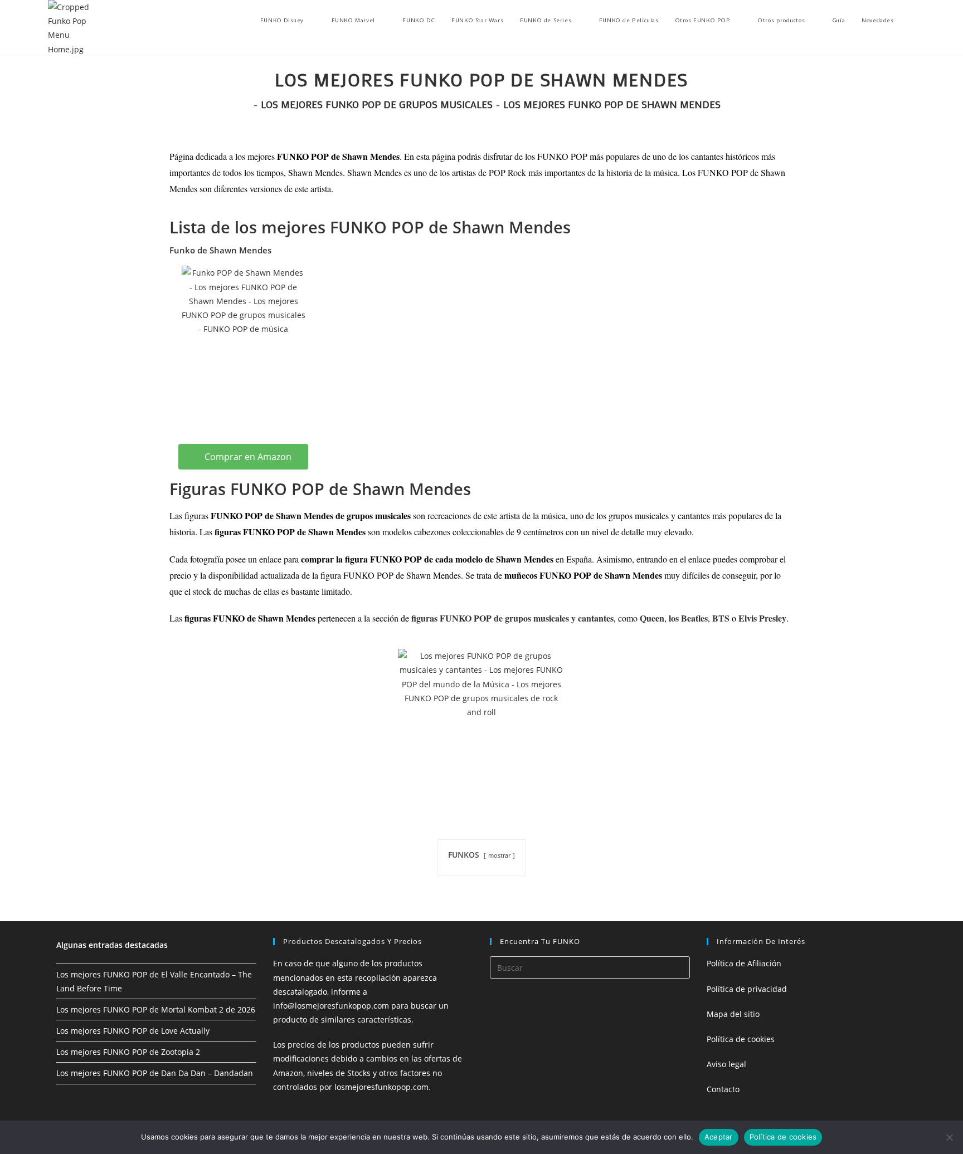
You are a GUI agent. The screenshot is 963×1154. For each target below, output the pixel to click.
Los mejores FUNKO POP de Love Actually (133, 1030)
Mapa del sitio (733, 1014)
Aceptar (718, 1136)
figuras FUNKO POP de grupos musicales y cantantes (512, 618)
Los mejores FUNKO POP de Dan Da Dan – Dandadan (154, 1073)
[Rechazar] (949, 1137)
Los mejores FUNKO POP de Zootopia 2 (128, 1052)
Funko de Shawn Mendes (220, 250)
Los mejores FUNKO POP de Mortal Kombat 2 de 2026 (155, 1009)
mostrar (499, 855)
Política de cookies (741, 1039)
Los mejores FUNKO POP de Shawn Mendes (612, 104)
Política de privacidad (747, 989)
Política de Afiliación (744, 963)
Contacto (723, 1089)
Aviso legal (726, 1064)
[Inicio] (246, 104)
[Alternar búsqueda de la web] (912, 20)
